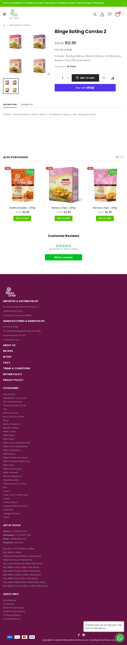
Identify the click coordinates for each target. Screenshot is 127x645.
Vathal (6, 517)
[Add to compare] (112, 78)
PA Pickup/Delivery (12, 615)
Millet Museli (9, 453)
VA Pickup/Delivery (12, 618)
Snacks (6, 491)
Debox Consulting (112, 639)
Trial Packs (8, 509)
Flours (6, 420)
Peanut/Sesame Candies (15, 483)
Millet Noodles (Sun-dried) (15, 457)
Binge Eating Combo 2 (80, 31)
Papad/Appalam (11, 479)
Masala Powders (11, 427)
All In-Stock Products (12, 401)
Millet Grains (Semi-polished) (16, 442)
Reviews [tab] (27, 104)
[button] (117, 157)
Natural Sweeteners (12, 476)
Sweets (6, 498)
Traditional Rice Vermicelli (15, 506)
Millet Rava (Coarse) (12, 468)
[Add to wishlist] (104, 78)
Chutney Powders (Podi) (14, 405)
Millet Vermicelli (10, 472)
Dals (5, 409)
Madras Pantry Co (11, 424)
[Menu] (4, 14)
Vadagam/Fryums (11, 513)
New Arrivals (9, 394)
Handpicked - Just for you (15, 398)
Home (4, 25)
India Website (9, 600)
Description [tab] (10, 104)
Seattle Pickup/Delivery (14, 611)
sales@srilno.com (17, 538)
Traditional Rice (10, 502)
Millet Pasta (8, 465)
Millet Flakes (9, 435)
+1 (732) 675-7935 (19, 531)
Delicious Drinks (10, 412)
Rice (5, 487)
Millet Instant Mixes (12, 450)
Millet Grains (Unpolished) (15, 446)
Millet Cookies (9, 431)
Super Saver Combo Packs (15, 494)
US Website (8, 603)
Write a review (63, 257)
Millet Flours (8, 439)
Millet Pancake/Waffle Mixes (16, 461)
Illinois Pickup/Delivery (13, 607)
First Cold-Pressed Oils (13, 416)
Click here (18, 542)
